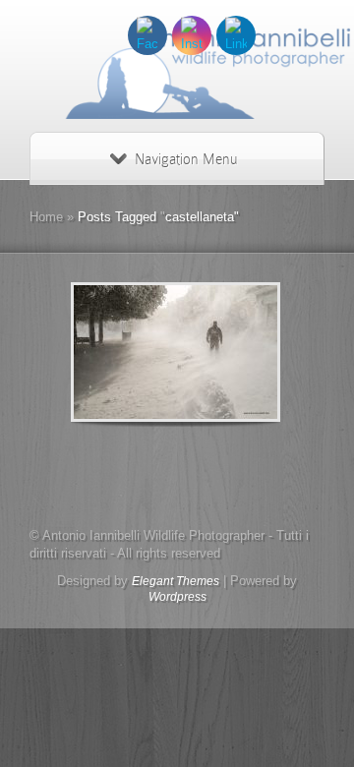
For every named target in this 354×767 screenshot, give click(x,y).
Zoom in (131, 353)
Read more (227, 353)
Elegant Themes (175, 581)
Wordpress (177, 597)
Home (46, 216)
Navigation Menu (186, 159)
